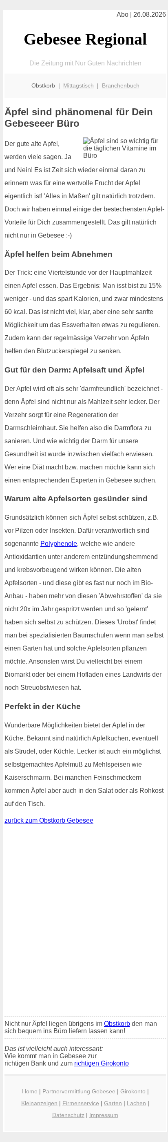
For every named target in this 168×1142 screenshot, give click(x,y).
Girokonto (133, 1091)
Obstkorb (117, 1023)
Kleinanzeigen (39, 1103)
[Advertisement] (84, 922)
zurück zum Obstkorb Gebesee (48, 820)
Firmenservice (80, 1103)
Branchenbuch (120, 85)
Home (30, 1091)
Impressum (103, 1115)
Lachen (136, 1103)
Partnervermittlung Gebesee (78, 1091)
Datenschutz (68, 1115)
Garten (113, 1103)
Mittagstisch (78, 85)
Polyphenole (58, 543)
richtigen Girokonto (101, 1063)
